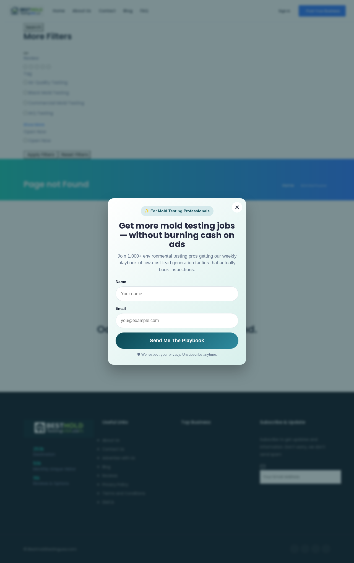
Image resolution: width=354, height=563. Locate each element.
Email (121, 308)
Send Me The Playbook (177, 340)
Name (121, 281)
